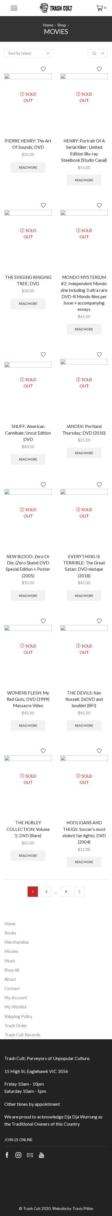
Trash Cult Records (22, 1034)
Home (48, 25)
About (10, 979)
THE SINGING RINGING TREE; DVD (28, 280)
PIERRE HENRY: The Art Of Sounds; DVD (28, 144)
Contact (12, 988)
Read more (28, 167)
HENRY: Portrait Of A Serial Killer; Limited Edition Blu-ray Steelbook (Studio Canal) (84, 150)
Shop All (11, 970)
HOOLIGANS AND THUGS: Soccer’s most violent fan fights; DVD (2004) (84, 832)
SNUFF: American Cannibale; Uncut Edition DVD (28, 433)
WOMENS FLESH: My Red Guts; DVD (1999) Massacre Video (28, 699)
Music (10, 960)
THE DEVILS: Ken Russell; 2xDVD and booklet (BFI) (84, 699)
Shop (61, 25)
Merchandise (16, 942)
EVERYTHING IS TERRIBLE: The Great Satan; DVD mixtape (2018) (84, 566)
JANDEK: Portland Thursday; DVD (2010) (84, 429)
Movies (11, 951)
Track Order (15, 1025)
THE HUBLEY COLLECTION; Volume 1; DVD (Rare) (28, 829)
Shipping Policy (18, 1016)
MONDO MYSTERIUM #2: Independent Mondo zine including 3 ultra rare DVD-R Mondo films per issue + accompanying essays (84, 293)
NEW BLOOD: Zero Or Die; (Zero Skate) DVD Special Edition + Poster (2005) (28, 566)
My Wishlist (15, 1006)
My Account (15, 997)
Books (10, 932)
